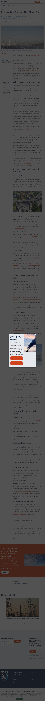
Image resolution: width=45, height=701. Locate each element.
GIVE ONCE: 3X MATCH (16, 363)
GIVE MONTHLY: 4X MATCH (16, 358)
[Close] (35, 334)
